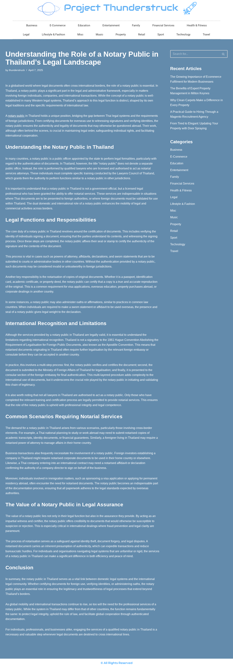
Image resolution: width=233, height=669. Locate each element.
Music (99, 34)
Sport (160, 34)
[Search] (223, 54)
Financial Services (163, 25)
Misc (80, 34)
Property (121, 34)
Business (31, 25)
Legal (26, 34)
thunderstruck (17, 70)
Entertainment (111, 25)
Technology (183, 34)
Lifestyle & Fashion (53, 34)
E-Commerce (58, 25)
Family (136, 25)
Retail (141, 34)
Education (84, 25)
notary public (16, 115)
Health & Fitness (197, 25)
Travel (206, 34)
